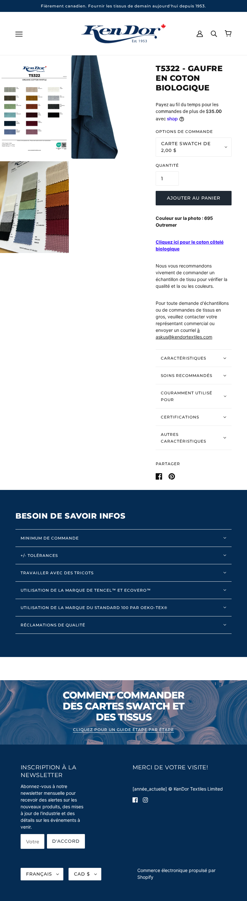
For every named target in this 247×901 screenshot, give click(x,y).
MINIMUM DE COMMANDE (50, 538)
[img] (135, 799)
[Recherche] (214, 33)
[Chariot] (228, 33)
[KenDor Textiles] (123, 33)
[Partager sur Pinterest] (172, 475)
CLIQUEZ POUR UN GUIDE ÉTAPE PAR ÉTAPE (123, 730)
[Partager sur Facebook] (159, 475)
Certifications (180, 417)
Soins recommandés (186, 375)
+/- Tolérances (39, 555)
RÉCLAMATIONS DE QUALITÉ (53, 625)
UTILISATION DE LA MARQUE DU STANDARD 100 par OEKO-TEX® (94, 607)
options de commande (184, 131)
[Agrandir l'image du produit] (34, 107)
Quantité (167, 165)
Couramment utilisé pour (186, 396)
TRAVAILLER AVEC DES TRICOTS (57, 572)
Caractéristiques (183, 358)
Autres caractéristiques (183, 438)
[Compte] (200, 33)
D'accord (66, 841)
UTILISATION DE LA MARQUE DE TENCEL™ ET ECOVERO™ (86, 590)
